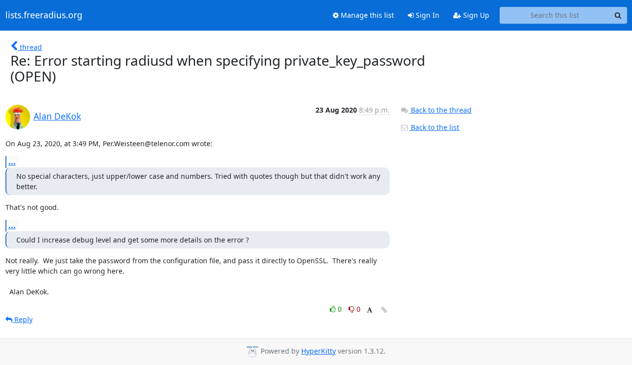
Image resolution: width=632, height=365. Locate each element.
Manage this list (366, 15)
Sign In (426, 15)
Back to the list (434, 127)
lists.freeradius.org (43, 15)
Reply (22, 319)
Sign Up (475, 15)
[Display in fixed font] (369, 310)
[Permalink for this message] (384, 310)
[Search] (618, 15)
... (12, 161)
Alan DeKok (57, 116)
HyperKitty (318, 351)
